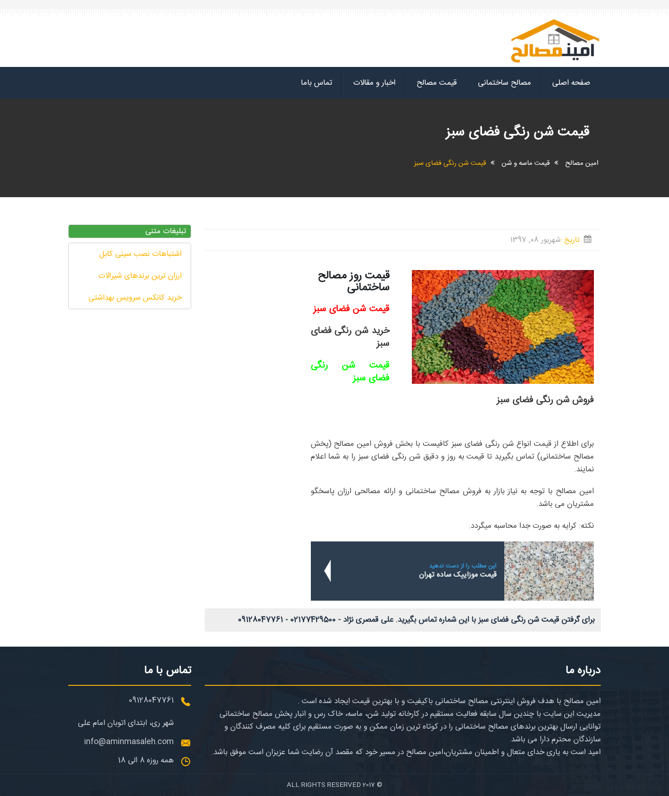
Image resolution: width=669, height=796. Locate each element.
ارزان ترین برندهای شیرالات (140, 276)
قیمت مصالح (436, 83)
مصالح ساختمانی (504, 83)
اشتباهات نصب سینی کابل (140, 254)
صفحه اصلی (571, 83)
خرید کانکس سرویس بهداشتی (135, 297)
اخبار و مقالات (374, 83)
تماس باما (316, 83)
